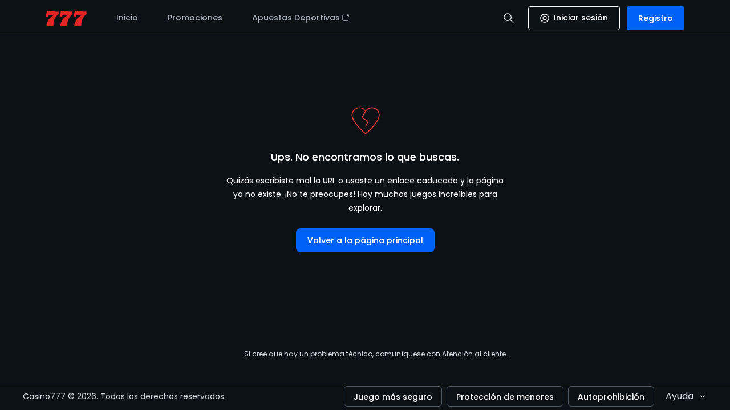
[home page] (66, 18)
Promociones (195, 17)
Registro (655, 18)
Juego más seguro (393, 397)
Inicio (127, 17)
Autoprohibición (611, 397)
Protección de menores (505, 397)
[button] (508, 18)
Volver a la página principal (365, 240)
